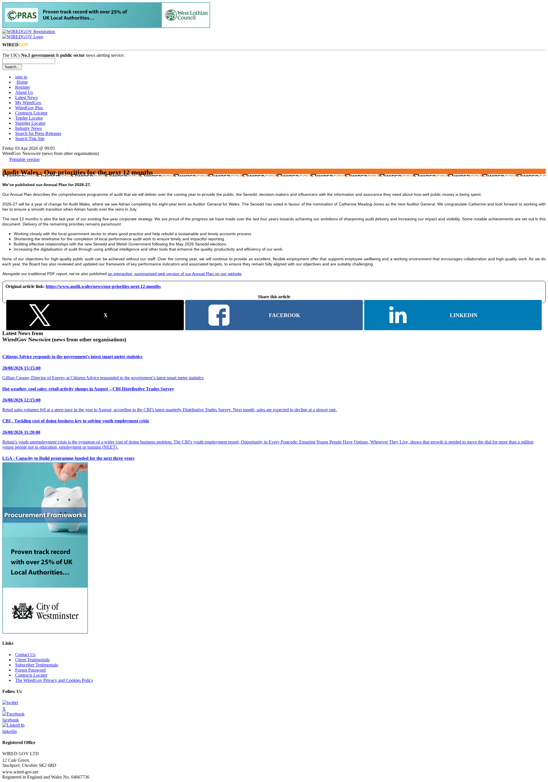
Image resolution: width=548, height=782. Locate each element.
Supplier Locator (30, 123)
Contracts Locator (31, 112)
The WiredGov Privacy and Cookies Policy (54, 680)
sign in (21, 76)
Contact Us (25, 654)
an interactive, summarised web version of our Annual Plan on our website (174, 273)
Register (22, 87)
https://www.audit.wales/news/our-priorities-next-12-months (103, 286)
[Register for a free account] (28, 31)
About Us (24, 92)
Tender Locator (29, 118)
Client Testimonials (32, 659)
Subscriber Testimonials (36, 664)
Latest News (26, 97)
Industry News (28, 128)
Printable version (24, 159)
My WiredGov (28, 102)
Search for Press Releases (38, 133)
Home (22, 82)
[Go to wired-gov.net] (22, 36)
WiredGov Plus (29, 107)
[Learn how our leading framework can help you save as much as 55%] (106, 26)
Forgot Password (30, 670)
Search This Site (30, 138)
